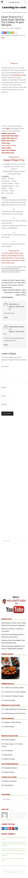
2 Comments (18, 28)
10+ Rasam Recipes (8, 772)
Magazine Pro (16, 871)
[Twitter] (8, 33)
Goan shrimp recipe (7, 263)
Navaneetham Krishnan (16, 327)
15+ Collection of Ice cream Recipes (13, 692)
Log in (20, 872)
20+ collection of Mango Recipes (12, 696)
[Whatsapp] (10, 33)
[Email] (16, 828)
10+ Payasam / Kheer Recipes (11, 722)
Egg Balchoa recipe (19, 75)
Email (3, 396)
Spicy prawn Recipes (12, 253)
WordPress (15, 872)
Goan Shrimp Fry (5, 272)
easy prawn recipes (11, 266)
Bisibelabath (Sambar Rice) (17, 850)
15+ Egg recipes (6, 755)
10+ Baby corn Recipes (9, 781)
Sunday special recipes (14, 268)
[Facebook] (3, 33)
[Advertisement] (14, 50)
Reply (6, 317)
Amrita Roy (12, 304)
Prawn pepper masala (8, 145)
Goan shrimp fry (13, 255)
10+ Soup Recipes (7, 785)
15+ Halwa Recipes (7, 726)
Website (4, 404)
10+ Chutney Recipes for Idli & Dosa (13, 713)
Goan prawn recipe (18, 260)
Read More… (9, 819)
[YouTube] (9, 828)
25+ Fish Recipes (7, 750)
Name (3, 387)
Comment (5, 366)
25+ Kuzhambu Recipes (9, 768)
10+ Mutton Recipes (8, 759)
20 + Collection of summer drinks (12, 688)
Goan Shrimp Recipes (15, 272)
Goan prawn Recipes (20, 270)
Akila (3, 38)
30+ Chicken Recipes (8, 740)
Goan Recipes (20, 266)
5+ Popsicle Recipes (8, 700)
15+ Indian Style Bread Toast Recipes (13, 709)
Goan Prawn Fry (11, 270)
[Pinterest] (5, 33)
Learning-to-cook (14, 7)
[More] (13, 33)
